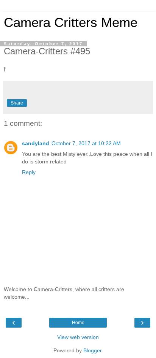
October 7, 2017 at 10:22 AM (86, 143)
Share (17, 103)
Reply (29, 172)
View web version (78, 337)
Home (78, 322)
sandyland (35, 143)
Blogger (92, 350)
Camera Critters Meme (70, 22)
